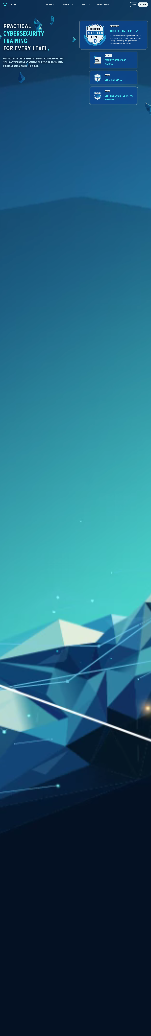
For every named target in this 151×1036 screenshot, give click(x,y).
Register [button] (143, 4)
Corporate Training (103, 4)
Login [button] (134, 4)
